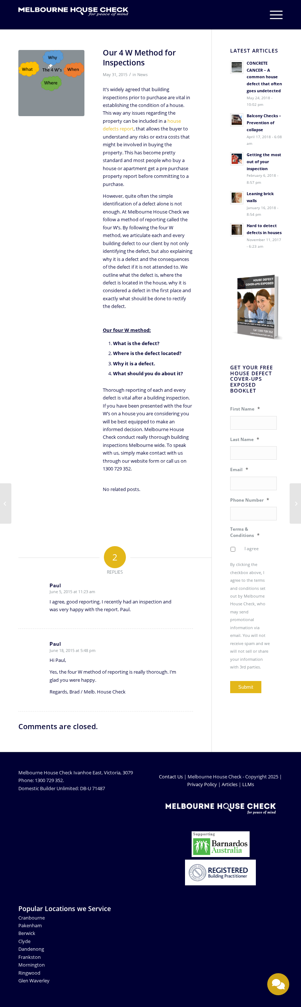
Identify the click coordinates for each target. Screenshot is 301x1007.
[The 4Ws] (51, 83)
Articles (229, 784)
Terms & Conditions (245, 532)
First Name (245, 409)
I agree (251, 548)
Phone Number (249, 500)
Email (239, 469)
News (142, 74)
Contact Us (171, 776)
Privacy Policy (202, 784)
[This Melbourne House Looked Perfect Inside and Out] (5, 503)
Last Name (244, 439)
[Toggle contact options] (278, 984)
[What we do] (295, 503)
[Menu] (272, 14)
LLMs (248, 784)
